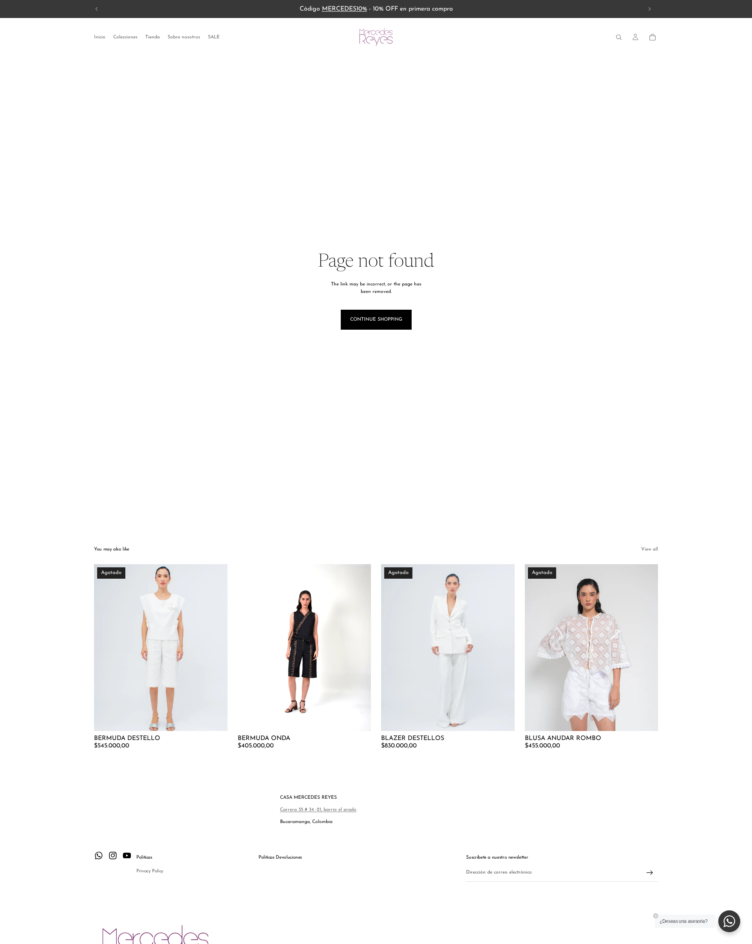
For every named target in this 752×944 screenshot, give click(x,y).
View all (649, 549)
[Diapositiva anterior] (96, 9)
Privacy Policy (149, 871)
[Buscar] (618, 37)
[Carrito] (652, 37)
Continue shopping (376, 319)
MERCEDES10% (344, 9)
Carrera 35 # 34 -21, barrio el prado (318, 809)
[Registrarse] (650, 873)
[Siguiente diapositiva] (649, 9)
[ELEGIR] (359, 719)
